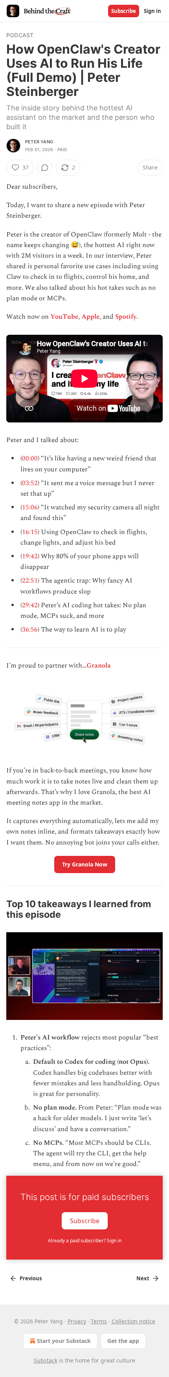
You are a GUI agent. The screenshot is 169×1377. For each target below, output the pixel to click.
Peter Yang (39, 141)
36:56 (30, 629)
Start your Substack (64, 1341)
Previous (31, 1278)
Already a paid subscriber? (84, 1240)
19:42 (30, 556)
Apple (90, 317)
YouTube (64, 317)
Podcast (19, 35)
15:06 (30, 507)
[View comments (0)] (45, 167)
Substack (45, 1360)
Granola (98, 666)
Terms (99, 1321)
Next (142, 1278)
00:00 (30, 458)
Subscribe (123, 10)
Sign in (152, 10)
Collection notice (133, 1321)
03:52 (30, 483)
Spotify (125, 317)
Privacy (77, 1321)
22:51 (30, 581)
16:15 (30, 532)
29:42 (30, 605)
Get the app (123, 1341)
